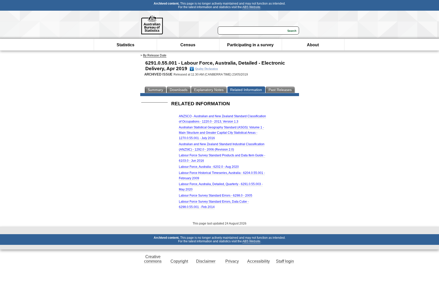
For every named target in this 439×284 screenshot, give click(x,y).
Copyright (179, 261)
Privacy (232, 261)
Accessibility (258, 261)
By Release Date (154, 55)
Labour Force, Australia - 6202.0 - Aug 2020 (209, 167)
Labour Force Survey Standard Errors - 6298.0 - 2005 (215, 195)
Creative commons (153, 259)
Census (187, 45)
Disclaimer (205, 261)
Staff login (285, 261)
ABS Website (251, 7)
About (313, 45)
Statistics (125, 45)
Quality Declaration (206, 68)
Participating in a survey (250, 45)
